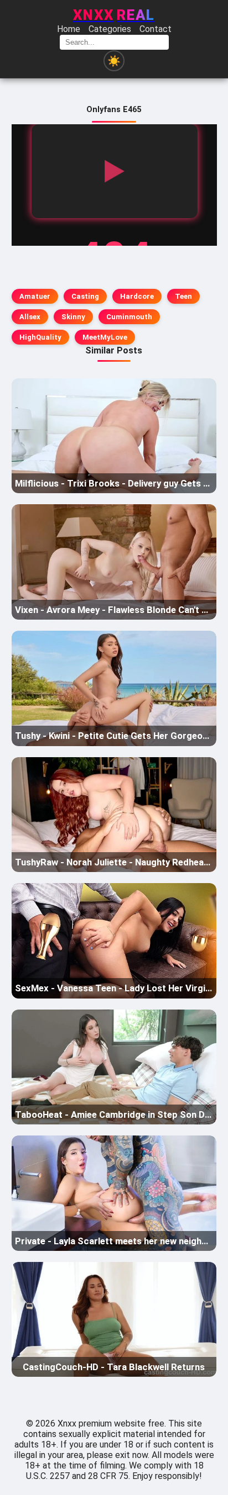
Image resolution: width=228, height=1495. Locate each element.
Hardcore (137, 296)
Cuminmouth (129, 317)
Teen (183, 296)
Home (68, 29)
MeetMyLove (104, 337)
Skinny (73, 317)
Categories (110, 29)
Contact (155, 29)
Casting (85, 296)
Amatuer (34, 296)
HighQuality (40, 337)
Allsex (29, 317)
